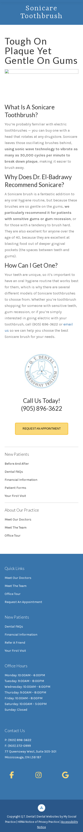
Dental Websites (48, 816)
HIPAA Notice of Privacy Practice (38, 822)
